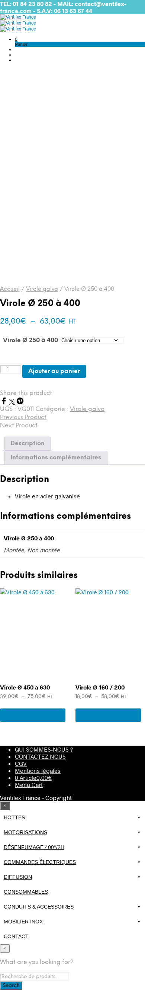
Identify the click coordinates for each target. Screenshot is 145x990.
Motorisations (25, 832)
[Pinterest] (20, 402)
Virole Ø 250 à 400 (30, 340)
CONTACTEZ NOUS (40, 756)
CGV (21, 763)
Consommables (26, 892)
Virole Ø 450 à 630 (25, 687)
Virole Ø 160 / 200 (100, 687)
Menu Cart (29, 784)
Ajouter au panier (54, 371)
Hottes (14, 817)
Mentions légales (38, 770)
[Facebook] (4, 402)
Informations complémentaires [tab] (55, 457)
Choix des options (32, 715)
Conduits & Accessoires (39, 907)
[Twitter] (12, 402)
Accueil (10, 289)
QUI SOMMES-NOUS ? (44, 749)
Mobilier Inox (23, 922)
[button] (16, 39)
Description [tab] (27, 443)
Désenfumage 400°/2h (34, 847)
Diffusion (18, 877)
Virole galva (42, 289)
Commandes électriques (40, 862)
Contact (16, 936)
